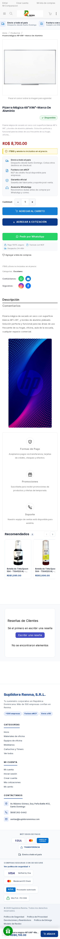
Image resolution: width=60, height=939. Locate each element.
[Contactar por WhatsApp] (21, 278)
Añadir (51, 934)
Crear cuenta (22, 3)
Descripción (10, 299)
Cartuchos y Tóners (14, 749)
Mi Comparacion (10, 6)
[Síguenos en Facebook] (28, 286)
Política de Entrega (43, 920)
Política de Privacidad (37, 917)
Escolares (18, 271)
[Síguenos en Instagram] (21, 286)
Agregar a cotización (30, 221)
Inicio (6, 732)
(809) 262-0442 (18, 812)
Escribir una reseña (30, 635)
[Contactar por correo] (28, 278)
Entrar (5, 3)
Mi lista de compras (46, 3)
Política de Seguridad (14, 917)
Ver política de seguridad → (17, 866)
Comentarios (11, 305)
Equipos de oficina (13, 740)
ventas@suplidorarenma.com (25, 819)
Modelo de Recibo (12, 924)
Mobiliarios (9, 744)
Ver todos (8, 753)
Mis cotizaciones (12, 782)
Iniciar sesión (10, 773)
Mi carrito (8, 786)
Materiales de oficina (14, 736)
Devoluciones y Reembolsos (17, 920)
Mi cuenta (9, 769)
